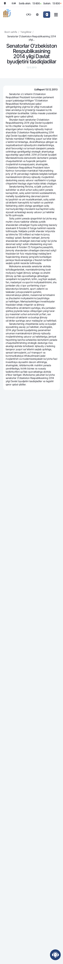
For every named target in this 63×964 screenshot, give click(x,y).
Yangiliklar (25, 31)
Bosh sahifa (10, 31)
